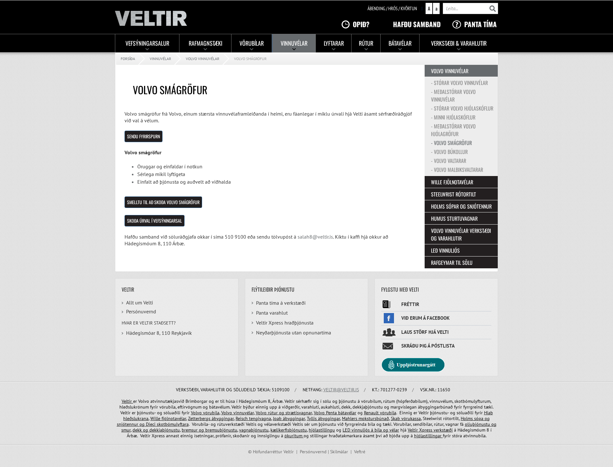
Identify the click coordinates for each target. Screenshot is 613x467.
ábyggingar (223, 418)
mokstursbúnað (374, 418)
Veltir (127, 401)
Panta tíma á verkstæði (281, 303)
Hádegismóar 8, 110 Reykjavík (159, 333)
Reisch (242, 418)
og (487, 418)
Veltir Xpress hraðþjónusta (285, 322)
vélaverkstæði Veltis (283, 424)
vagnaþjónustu (254, 430)
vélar (394, 430)
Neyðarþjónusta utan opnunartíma (293, 332)
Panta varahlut (272, 313)
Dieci (151, 424)
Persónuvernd (141, 311)
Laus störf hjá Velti (425, 332)
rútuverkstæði (231, 424)
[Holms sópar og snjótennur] (145, 424)
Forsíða (128, 58)
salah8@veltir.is (315, 237)
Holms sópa (473, 418)
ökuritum (294, 436)
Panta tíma (480, 24)
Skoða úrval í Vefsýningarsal (154, 220)
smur (126, 430)
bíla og (381, 430)
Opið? (361, 24)
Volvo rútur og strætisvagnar (284, 413)
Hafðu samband (417, 24)
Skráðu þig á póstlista (428, 346)
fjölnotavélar (174, 418)
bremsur (190, 430)
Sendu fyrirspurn (143, 136)
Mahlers (350, 418)
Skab (396, 418)
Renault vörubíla (380, 413)
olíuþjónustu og (480, 424)
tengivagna (260, 418)
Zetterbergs (200, 418)
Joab (277, 418)
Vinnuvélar (160, 58)
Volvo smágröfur (250, 58)
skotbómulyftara (173, 424)
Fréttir (410, 304)
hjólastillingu (322, 430)
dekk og (140, 430)
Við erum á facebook (425, 318)
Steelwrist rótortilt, (441, 418)
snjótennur (128, 424)
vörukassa (411, 418)
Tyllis (312, 418)
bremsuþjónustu (220, 430)
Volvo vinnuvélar (202, 58)
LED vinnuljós (357, 430)
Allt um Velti (139, 302)
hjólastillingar (428, 436)
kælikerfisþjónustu (288, 430)
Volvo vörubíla (205, 413)
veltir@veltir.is (341, 390)
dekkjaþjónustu (164, 430)
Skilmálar (339, 452)
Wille (156, 418)
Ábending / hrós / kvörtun (392, 8)
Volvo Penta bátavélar (335, 413)
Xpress (425, 430)
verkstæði (442, 430)
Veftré (359, 452)
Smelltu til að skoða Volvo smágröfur (163, 202)
